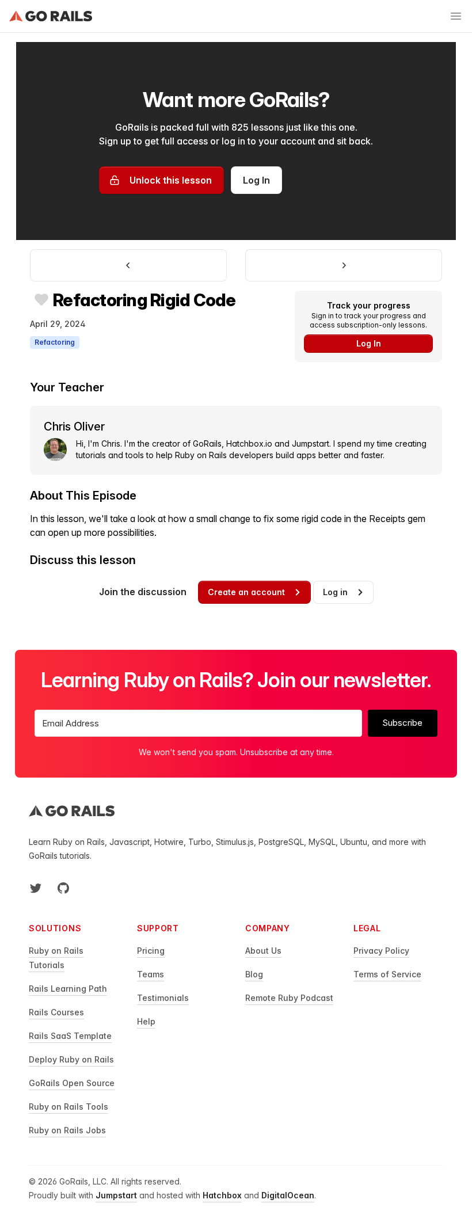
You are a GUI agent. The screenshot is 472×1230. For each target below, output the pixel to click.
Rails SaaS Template (70, 1036)
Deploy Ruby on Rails (71, 1059)
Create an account (246, 592)
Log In (256, 180)
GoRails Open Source (72, 1083)
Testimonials (163, 998)
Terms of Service (387, 974)
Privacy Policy (381, 950)
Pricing (151, 950)
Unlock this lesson (171, 180)
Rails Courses (56, 1012)
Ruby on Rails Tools (68, 1106)
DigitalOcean (287, 1195)
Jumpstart (116, 1195)
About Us (263, 950)
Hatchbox (222, 1195)
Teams (150, 974)
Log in (335, 592)
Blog (254, 974)
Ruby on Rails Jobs (67, 1130)
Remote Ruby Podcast (289, 998)
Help (146, 1021)
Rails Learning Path (68, 988)
